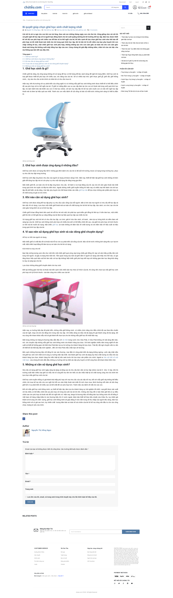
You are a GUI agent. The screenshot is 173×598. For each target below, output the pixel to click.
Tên (27, 474)
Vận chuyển (37, 555)
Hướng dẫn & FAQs (39, 552)
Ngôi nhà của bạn (92, 558)
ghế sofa (75, 13)
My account (122, 2)
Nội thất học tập (49, 30)
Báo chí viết (64, 558)
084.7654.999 (144, 13)
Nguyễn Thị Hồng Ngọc (34, 30)
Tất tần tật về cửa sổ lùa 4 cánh (138, 91)
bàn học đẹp (66, 30)
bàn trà (65, 13)
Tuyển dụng (64, 555)
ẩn (31, 54)
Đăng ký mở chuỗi (92, 555)
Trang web (29, 489)
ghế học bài (83, 190)
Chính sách (37, 558)
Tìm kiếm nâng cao (39, 561)
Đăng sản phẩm (65, 561)
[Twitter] (146, 2)
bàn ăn (55, 13)
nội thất (65, 340)
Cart (130, 2)
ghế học (55, 225)
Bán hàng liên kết (91, 552)
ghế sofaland (88, 13)
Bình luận (29, 453)
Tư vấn (130, 13)
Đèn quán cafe (46, 576)
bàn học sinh (74, 30)
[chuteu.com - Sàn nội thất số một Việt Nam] (33, 7)
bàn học (59, 30)
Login (35, 564)
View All (60, 576)
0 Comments (93, 30)
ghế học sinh (82, 30)
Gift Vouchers (91, 561)
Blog (24, 20)
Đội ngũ (63, 552)
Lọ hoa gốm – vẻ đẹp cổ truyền (137, 72)
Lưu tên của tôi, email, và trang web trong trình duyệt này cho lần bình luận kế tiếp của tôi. (62, 497)
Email (28, 481)
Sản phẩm (44, 13)
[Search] (125, 7)
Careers (63, 564)
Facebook (24, 418)
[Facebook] (143, 2)
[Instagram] (149, 2)
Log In (137, 2)
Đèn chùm (54, 576)
